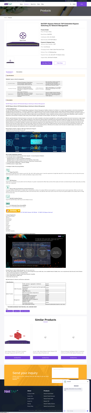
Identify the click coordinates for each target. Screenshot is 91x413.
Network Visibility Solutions (49, 403)
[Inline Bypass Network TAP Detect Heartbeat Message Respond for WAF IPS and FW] (17, 337)
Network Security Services (49, 406)
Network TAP (46, 401)
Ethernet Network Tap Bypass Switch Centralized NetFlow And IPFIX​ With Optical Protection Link (72, 352)
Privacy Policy (30, 406)
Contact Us (29, 401)
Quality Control (30, 398)
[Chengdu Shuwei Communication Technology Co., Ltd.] (8, 4)
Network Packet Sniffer (48, 398)
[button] (6, 340)
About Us (33, 4)
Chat (82, 4)
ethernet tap (9, 311)
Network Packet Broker (48, 393)
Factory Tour (30, 396)
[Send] (88, 410)
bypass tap (16, 311)
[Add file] (65, 410)
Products (26, 4)
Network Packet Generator (49, 396)
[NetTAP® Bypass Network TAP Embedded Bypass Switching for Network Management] (22, 39)
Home (21, 4)
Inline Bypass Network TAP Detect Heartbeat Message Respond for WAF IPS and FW (15, 352)
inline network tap (25, 311)
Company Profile (30, 393)
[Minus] (87, 381)
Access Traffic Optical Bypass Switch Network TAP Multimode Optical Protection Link (45, 352)
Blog (42, 4)
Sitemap (29, 403)
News (38, 4)
